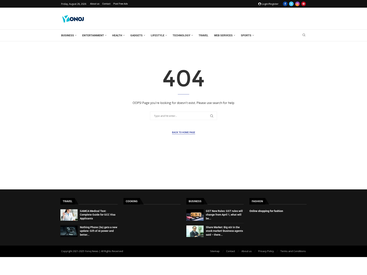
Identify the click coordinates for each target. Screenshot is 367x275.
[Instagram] (297, 4)
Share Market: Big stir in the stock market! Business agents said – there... (224, 231)
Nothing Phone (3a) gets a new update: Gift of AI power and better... (98, 231)
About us (94, 3)
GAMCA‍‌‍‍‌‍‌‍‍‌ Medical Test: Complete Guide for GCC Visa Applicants (97, 214)
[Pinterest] (303, 4)
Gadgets (136, 35)
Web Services (223, 35)
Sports (246, 35)
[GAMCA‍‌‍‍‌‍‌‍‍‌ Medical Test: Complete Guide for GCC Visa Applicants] (69, 215)
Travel (203, 35)
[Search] (304, 35)
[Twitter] (291, 4)
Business (67, 35)
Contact (106, 3)
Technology (181, 35)
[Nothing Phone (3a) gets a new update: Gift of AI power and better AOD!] (69, 231)
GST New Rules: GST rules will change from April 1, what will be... (224, 214)
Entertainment (93, 35)
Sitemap (215, 251)
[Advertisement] (236, 18)
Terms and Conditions (293, 251)
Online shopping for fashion (266, 211)
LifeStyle (157, 35)
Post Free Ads (120, 3)
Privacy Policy (266, 251)
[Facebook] (285, 4)
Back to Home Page (183, 132)
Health (117, 35)
